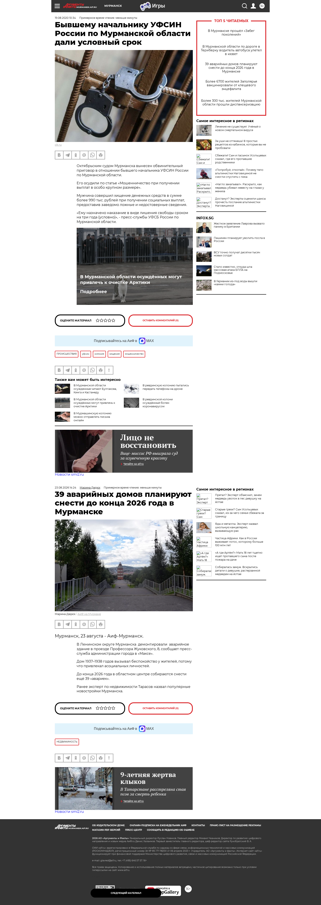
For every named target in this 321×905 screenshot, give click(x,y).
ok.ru (58, 144)
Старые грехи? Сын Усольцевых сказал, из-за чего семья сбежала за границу (239, 513)
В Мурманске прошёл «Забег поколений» (231, 32)
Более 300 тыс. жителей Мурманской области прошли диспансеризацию (231, 102)
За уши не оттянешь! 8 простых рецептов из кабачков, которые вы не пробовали (240, 144)
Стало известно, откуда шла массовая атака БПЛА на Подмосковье (233, 270)
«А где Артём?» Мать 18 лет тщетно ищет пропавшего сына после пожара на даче (238, 556)
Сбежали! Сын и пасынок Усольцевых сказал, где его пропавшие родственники (240, 159)
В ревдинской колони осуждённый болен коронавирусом (158, 403)
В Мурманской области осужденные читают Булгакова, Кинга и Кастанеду (95, 389)
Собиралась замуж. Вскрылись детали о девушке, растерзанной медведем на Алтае (237, 570)
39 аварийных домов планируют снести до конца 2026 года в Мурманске (231, 67)
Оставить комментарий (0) (161, 320)
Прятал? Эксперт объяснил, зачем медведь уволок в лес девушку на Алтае (238, 498)
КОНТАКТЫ (198, 825)
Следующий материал (126, 893)
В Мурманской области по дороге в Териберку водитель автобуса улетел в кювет (231, 50)
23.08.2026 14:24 (65, 487)
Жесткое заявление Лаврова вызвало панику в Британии (239, 225)
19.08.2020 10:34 (65, 17)
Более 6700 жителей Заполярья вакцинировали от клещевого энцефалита (231, 85)
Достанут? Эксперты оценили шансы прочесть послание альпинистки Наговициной (240, 202)
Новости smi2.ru (69, 474)
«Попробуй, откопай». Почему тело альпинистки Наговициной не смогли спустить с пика (239, 173)
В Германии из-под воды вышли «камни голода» (235, 283)
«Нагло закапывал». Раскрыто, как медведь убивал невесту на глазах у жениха (239, 188)
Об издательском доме (108, 825)
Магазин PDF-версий (106, 830)
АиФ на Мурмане (89, 614)
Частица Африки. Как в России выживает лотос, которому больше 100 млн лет (239, 542)
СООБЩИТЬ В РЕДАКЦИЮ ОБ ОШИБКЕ (171, 830)
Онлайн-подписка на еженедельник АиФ (158, 825)
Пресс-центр (133, 830)
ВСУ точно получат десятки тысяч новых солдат (237, 254)
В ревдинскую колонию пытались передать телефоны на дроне (166, 387)
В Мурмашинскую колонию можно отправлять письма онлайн (92, 417)
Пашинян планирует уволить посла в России (239, 240)
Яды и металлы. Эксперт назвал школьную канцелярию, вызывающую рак (236, 527)
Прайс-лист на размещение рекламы (235, 825)
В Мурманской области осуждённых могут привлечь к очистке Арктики (131, 279)
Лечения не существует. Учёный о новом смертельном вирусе (238, 128)
